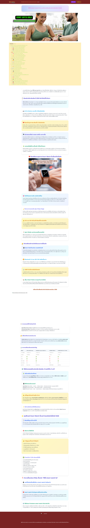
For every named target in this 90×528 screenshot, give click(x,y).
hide (14, 43)
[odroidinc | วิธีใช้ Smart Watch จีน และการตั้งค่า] (14, 2)
